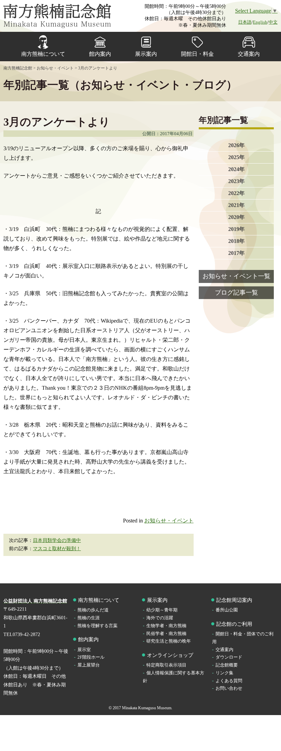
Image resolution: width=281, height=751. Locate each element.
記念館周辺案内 (234, 600)
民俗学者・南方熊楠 (166, 633)
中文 (273, 22)
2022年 (236, 193)
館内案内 (100, 54)
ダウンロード (229, 657)
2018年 (236, 241)
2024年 (236, 169)
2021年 (236, 205)
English (260, 22)
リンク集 (224, 672)
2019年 (236, 229)
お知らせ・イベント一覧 (236, 276)
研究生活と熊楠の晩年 (168, 641)
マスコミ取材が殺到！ (57, 548)
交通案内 (249, 54)
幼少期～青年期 (162, 609)
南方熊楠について (43, 54)
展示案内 (146, 54)
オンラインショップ (170, 655)
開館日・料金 (197, 54)
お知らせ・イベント (169, 520)
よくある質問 (229, 680)
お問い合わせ (229, 688)
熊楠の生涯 (88, 617)
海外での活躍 (159, 617)
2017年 (236, 253)
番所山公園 (227, 609)
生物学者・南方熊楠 (166, 625)
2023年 (236, 181)
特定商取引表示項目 (166, 665)
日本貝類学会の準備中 (57, 540)
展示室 (84, 649)
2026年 (236, 145)
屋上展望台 (88, 665)
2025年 (236, 157)
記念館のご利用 (234, 624)
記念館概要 (227, 665)
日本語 (245, 22)
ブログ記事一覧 (236, 292)
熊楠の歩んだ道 (93, 609)
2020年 (236, 217)
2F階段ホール (91, 657)
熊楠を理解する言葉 (97, 625)
